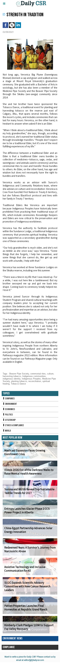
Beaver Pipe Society (19, 373)
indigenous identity (11, 378)
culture (50, 373)
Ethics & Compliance (14, 425)
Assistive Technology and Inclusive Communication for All (24, 568)
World (8, 430)
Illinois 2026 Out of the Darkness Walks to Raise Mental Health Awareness (29, 471)
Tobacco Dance (18, 383)
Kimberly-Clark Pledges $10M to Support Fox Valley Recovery (29, 627)
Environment (11, 404)
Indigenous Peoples (31, 378)
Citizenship (10, 420)
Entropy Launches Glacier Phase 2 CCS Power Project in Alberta (27, 510)
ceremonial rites (38, 373)
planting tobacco (19, 381)
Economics (10, 409)
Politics (9, 414)
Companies (10, 398)
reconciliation (34, 381)
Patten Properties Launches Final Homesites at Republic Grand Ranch (25, 607)
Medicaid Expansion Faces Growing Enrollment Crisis (24, 452)
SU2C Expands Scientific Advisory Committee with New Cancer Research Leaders (27, 586)
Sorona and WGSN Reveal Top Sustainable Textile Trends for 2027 (29, 491)
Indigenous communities (34, 376)
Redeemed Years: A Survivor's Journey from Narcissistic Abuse (30, 549)
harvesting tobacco (12, 376)
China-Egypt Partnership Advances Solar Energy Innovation (28, 530)
